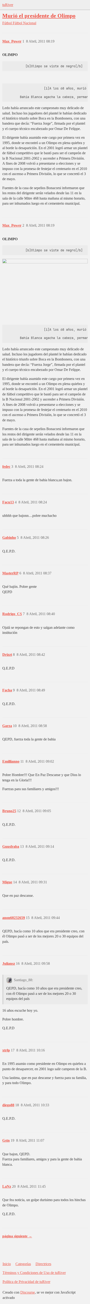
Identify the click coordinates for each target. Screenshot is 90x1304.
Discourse (27, 1292)
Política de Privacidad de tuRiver (26, 1282)
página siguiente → (17, 1236)
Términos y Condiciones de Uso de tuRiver (34, 1273)
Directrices (43, 1264)
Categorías (23, 1264)
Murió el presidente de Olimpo (38, 15)
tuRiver (7, 5)
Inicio (7, 1264)
